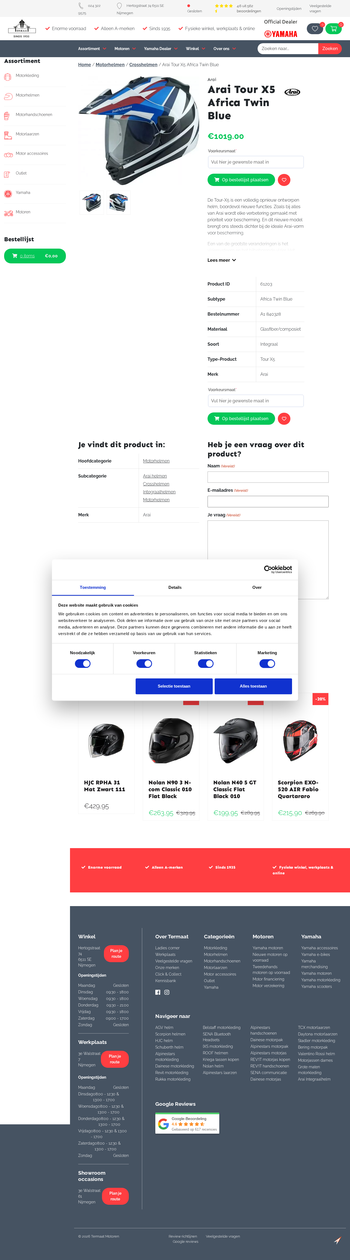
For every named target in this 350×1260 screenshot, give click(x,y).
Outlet (21, 173)
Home (84, 64)
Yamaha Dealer (158, 48)
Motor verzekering (268, 985)
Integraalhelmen (159, 491)
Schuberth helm (169, 1047)
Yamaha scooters (316, 986)
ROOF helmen (215, 1053)
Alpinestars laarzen (220, 1072)
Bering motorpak (313, 1047)
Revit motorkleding (171, 1072)
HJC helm (164, 1040)
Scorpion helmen (170, 1034)
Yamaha (23, 192)
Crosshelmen (143, 64)
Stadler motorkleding (316, 1040)
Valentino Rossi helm (316, 1054)
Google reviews (185, 1241)
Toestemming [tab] (93, 587)
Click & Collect (168, 974)
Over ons (222, 48)
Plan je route (116, 953)
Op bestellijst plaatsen (245, 179)
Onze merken (167, 967)
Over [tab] (257, 587)
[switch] (144, 663)
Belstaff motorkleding (222, 1027)
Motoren (122, 48)
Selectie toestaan (174, 686)
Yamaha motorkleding (320, 980)
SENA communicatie (268, 1072)
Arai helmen (155, 476)
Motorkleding (27, 75)
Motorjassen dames (315, 1060)
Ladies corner (167, 948)
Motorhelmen (27, 95)
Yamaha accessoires (319, 948)
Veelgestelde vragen (173, 961)
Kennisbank (165, 981)
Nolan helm (213, 1066)
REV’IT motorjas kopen (270, 1059)
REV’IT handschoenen (269, 1066)
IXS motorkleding (218, 1046)
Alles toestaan (253, 686)
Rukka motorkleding (173, 1079)
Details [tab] (175, 587)
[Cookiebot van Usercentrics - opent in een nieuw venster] (268, 569)
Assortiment (89, 48)
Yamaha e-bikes (315, 954)
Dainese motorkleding (174, 1066)
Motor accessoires (32, 153)
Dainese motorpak (266, 1040)
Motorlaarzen (27, 134)
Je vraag (224, 514)
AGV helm (164, 1027)
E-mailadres (228, 490)
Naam (221, 466)
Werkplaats (165, 954)
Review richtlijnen (183, 1236)
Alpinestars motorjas (268, 1053)
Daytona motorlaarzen (317, 1034)
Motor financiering (268, 979)
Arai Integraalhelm (314, 1079)
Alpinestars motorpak (269, 1046)
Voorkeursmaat (222, 151)
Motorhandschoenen (34, 114)
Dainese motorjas (265, 1079)
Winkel (193, 48)
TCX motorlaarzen (314, 1027)
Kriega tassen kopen (221, 1059)
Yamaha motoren (268, 948)
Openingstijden (289, 9)
